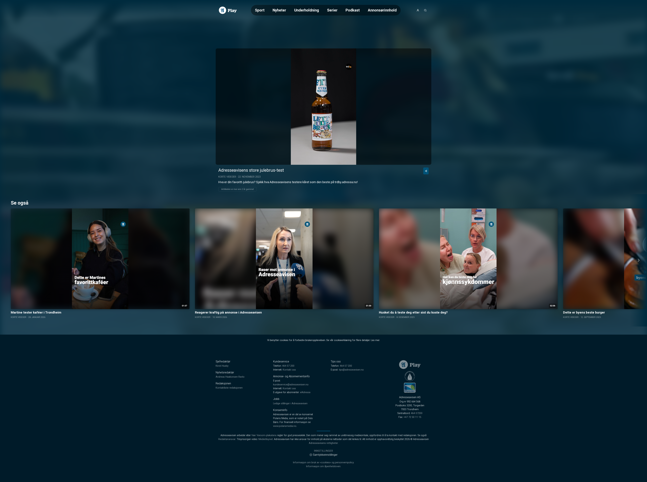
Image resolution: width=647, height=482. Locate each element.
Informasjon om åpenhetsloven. (323, 466)
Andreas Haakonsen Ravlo (230, 376)
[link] (227, 10)
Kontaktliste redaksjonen (229, 387)
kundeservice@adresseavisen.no (291, 384)
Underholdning (306, 10)
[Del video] (426, 170)
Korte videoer (227, 176)
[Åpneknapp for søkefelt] (425, 10)
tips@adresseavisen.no (351, 369)
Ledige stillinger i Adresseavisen (290, 403)
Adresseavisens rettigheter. (323, 443)
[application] (323, 106)
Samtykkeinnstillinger (325, 454)
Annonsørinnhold (382, 10)
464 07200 (416, 413)
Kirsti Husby (222, 365)
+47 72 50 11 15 (412, 417)
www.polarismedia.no (284, 426)
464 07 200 (288, 365)
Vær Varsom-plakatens (263, 435)
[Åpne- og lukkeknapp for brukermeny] (417, 10)
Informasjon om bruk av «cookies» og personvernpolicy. (323, 462)
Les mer (375, 340)
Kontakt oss (289, 369)
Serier (332, 10)
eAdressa (305, 392)
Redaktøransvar (227, 439)
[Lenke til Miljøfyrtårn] (410, 387)
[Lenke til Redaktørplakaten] (410, 376)
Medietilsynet (265, 439)
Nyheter (279, 10)
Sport (260, 10)
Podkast (353, 10)
